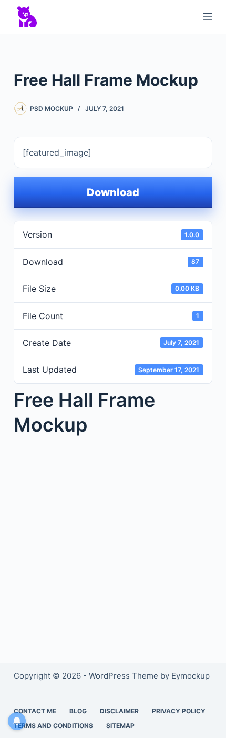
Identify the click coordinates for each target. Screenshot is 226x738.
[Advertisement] (113, 534)
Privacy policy (179, 711)
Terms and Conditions (53, 726)
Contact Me (35, 711)
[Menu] (207, 17)
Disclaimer (119, 711)
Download (113, 192)
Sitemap (120, 726)
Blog (78, 711)
